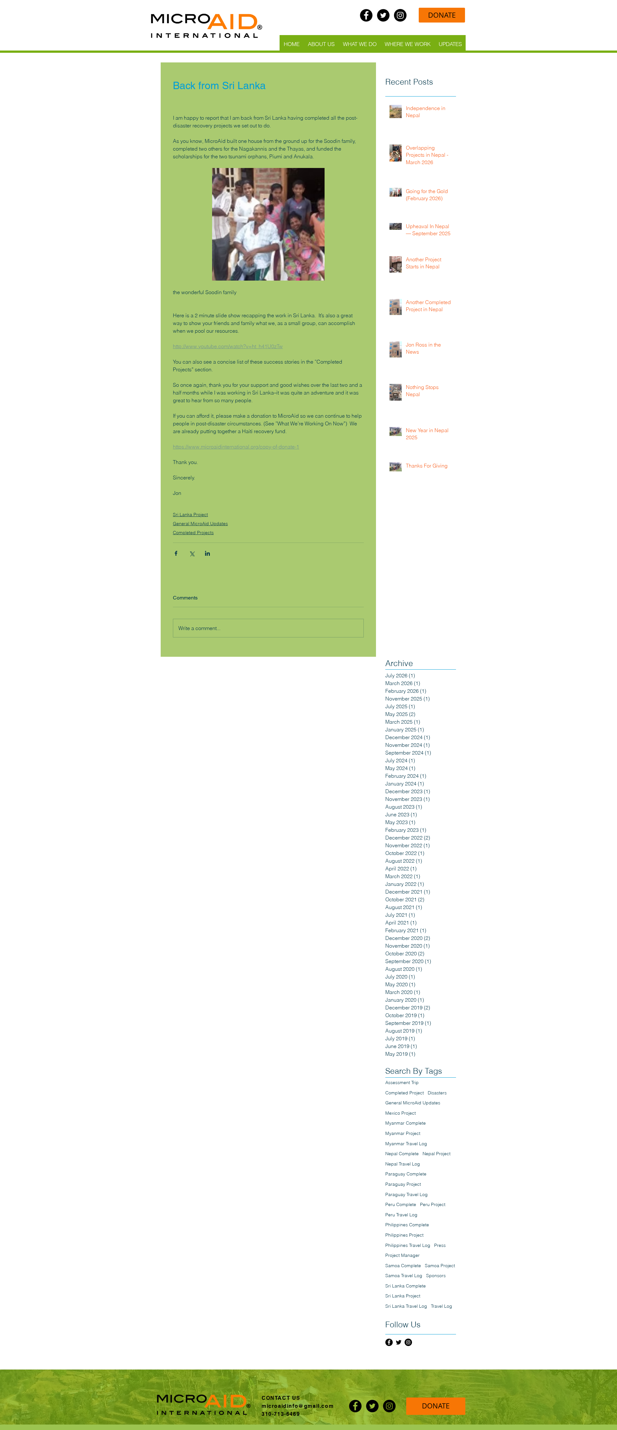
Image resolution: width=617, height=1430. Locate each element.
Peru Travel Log (401, 1215)
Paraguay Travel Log (406, 1194)
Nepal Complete (402, 1153)
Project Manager (402, 1255)
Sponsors (436, 1275)
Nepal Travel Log (402, 1164)
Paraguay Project (403, 1184)
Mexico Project (400, 1113)
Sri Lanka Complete (405, 1286)
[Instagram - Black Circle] (400, 15)
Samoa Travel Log (403, 1275)
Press (440, 1245)
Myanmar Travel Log (406, 1144)
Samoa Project (440, 1265)
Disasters (437, 1093)
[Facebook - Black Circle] (366, 15)
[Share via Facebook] (176, 553)
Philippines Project (404, 1235)
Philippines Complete (407, 1225)
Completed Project (404, 1093)
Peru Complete (400, 1204)
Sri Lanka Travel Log (406, 1306)
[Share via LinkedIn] (207, 553)
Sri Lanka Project (190, 514)
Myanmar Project (402, 1133)
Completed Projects (193, 532)
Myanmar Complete (405, 1123)
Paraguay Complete (405, 1174)
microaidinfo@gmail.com (298, 1406)
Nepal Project (437, 1153)
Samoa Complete (403, 1265)
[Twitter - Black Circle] (383, 15)
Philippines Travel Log (407, 1245)
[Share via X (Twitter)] (192, 553)
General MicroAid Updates (200, 523)
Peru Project (432, 1204)
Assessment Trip (402, 1082)
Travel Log (441, 1306)
